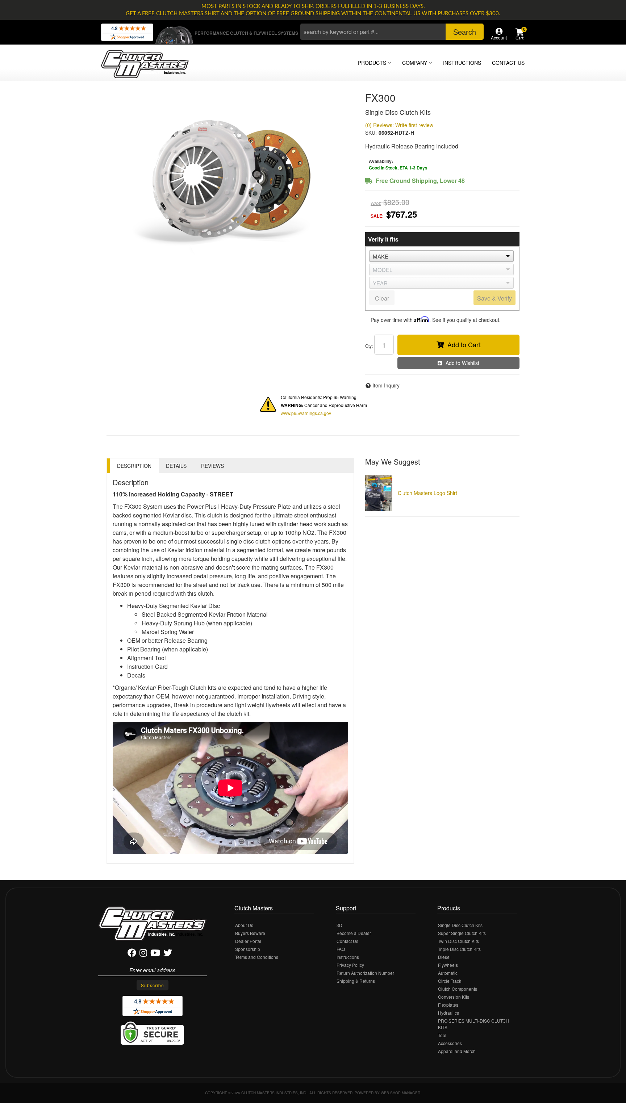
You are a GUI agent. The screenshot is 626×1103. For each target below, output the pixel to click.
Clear (382, 298)
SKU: (371, 132)
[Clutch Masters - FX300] (230, 179)
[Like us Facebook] (132, 954)
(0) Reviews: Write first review (399, 125)
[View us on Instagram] (143, 954)
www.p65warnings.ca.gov (306, 413)
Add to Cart (464, 344)
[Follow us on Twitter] (167, 954)
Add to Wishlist (462, 362)
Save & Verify (494, 298)
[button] (392, 32)
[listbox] (441, 256)
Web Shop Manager (400, 1092)
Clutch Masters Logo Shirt (427, 492)
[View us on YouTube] (155, 954)
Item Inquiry (386, 385)
